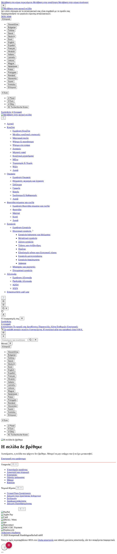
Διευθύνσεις (33, 326)
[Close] (3, 336)
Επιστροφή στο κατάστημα (13, 458)
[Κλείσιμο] (2, 552)
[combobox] (14, 340)
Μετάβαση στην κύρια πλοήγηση (73, 2)
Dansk (10, 33)
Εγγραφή (18, 112)
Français (11, 48)
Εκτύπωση (12, 498)
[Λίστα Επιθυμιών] (2, 312)
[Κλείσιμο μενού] (22, 318)
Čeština (11, 30)
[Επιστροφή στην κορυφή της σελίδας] (4, 547)
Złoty (11, 104)
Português (12, 72)
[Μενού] (3, 301)
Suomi (10, 81)
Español (11, 45)
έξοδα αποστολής (46, 540)
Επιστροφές (72, 326)
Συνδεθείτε (6, 112)
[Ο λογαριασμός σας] (3, 315)
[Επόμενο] (3, 298)
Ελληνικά (12, 87)
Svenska (11, 84)
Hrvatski (11, 51)
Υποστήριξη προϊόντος (17, 469)
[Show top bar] (3, 332)
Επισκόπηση (7, 326)
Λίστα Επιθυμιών (59, 326)
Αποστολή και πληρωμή (18, 472)
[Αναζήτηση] (5, 308)
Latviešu (11, 57)
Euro (10, 101)
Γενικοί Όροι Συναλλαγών (19, 493)
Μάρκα (10, 480)
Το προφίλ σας (20, 326)
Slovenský (12, 78)
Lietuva (11, 60)
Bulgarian (12, 27)
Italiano (11, 54)
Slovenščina (13, 24)
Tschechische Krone (18, 107)
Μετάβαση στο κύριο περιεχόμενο (17, 2)
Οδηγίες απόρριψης (16, 477)
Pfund (11, 98)
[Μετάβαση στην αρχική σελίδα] (16, 8)
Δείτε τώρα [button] (6, 16)
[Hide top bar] (3, 5)
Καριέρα (11, 482)
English (11, 42)
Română (11, 75)
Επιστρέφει (12, 475)
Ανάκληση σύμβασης (11, 532)
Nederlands (12, 66)
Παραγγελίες (45, 326)
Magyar (11, 63)
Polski (10, 69)
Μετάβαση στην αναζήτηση (45, 2)
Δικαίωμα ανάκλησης (16, 501)
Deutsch (11, 36)
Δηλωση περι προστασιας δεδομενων (24, 496)
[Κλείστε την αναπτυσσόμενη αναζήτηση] (35, 340)
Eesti (10, 39)
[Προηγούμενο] (3, 118)
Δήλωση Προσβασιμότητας (19, 503)
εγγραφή (7, 324)
